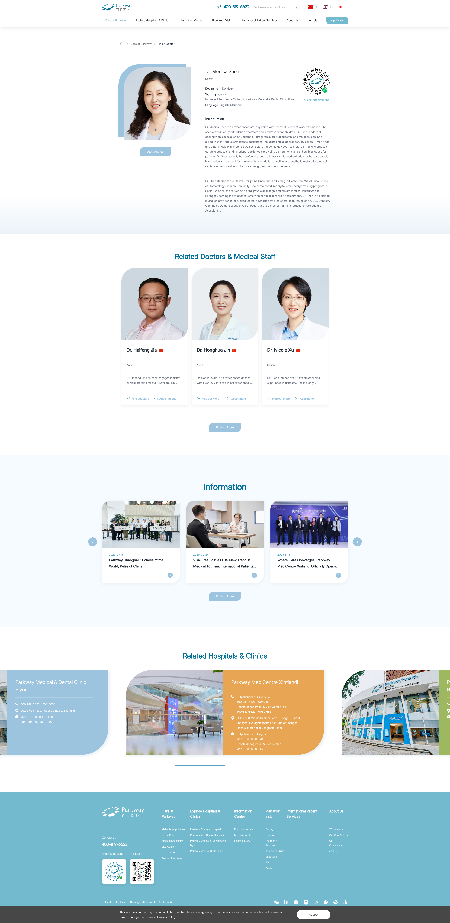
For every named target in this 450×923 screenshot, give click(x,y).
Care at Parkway (116, 20)
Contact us (271, 868)
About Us (292, 20)
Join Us (312, 20)
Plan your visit (272, 814)
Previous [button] (92, 541)
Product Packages (172, 858)
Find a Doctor (166, 43)
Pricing (269, 829)
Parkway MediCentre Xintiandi (207, 834)
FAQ (267, 862)
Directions (271, 856)
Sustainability (166, 902)
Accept (313, 914)
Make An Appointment (174, 829)
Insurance (271, 834)
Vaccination (168, 852)
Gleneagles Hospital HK (143, 902)
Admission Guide (274, 850)
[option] (141, 542)
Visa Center (168, 846)
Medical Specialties (172, 840)
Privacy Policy (166, 917)
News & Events (242, 834)
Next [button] (357, 541)
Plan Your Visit (221, 20)
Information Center (191, 20)
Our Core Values (338, 834)
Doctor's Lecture (243, 829)
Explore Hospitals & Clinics (153, 20)
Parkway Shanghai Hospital (205, 829)
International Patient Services (259, 20)
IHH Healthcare (118, 902)
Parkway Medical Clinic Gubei (206, 850)
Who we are (336, 829)
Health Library (242, 840)
